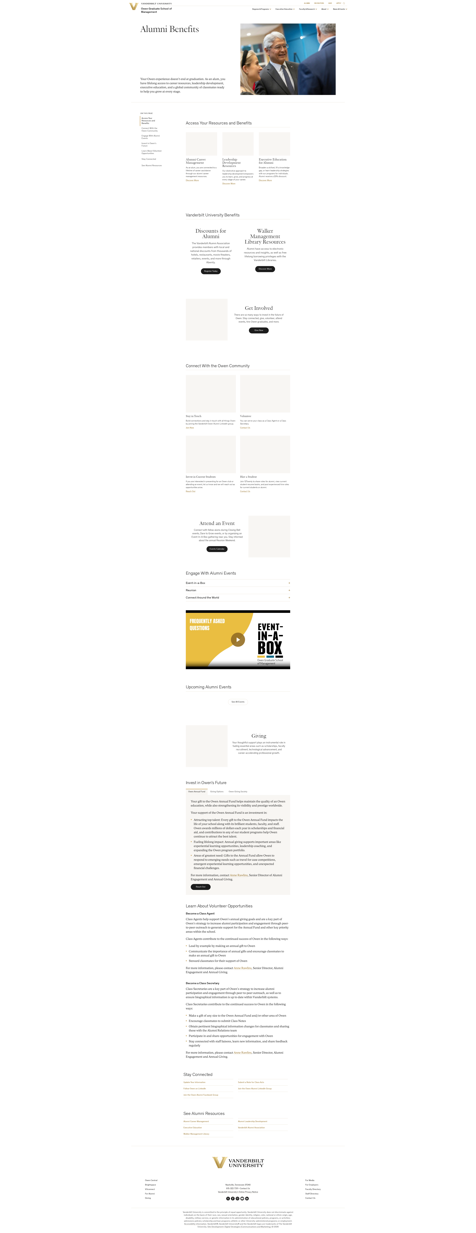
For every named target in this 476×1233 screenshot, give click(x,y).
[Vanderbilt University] (238, 1162)
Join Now (190, 428)
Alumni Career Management (196, 1122)
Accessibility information (195, 1224)
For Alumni (150, 1194)
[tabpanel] (238, 845)
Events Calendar (217, 549)
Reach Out (190, 492)
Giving (148, 1198)
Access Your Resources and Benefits (148, 121)
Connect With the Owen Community (150, 129)
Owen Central (151, 1181)
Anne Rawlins (239, 875)
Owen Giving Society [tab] (238, 792)
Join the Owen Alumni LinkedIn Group (255, 1089)
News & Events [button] (339, 9)
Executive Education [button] (284, 9)
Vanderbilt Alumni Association (251, 1128)
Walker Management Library (196, 1134)
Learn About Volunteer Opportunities (152, 152)
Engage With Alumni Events (151, 137)
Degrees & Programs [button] (260, 9)
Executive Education (192, 1128)
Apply (338, 3)
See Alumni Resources (152, 166)
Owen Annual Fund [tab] (196, 792)
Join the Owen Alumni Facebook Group (200, 1095)
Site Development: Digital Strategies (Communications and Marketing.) (239, 1227)
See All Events (238, 702)
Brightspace (150, 1185)
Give (330, 3)
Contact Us (245, 428)
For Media (309, 1181)
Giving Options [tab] (216, 792)
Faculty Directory (313, 1189)
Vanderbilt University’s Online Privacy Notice (238, 1192)
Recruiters (319, 3)
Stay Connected (149, 159)
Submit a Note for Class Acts (251, 1082)
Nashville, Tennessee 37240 (238, 1185)
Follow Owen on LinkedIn (194, 1089)
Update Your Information (194, 1082)
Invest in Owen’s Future (149, 144)
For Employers (311, 1185)
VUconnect (150, 1189)
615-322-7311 (232, 1189)
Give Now (258, 330)
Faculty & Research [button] (307, 9)
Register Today (211, 271)
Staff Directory (311, 1194)
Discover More (192, 181)
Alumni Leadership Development (252, 1122)
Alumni (307, 3)
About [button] (323, 9)
